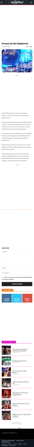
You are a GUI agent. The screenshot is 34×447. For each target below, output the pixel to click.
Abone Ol (27, 294)
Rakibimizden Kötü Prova (19, 361)
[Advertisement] (17, 25)
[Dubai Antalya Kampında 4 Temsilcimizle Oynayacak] (6, 350)
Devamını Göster (16, 423)
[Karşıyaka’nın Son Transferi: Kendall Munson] (6, 393)
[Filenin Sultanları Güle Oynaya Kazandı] (6, 404)
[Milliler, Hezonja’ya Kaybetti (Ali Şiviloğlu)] (6, 415)
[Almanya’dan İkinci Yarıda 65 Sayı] (6, 382)
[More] (21, 204)
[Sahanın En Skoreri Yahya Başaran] (6, 371)
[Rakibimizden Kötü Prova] (6, 361)
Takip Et (7, 294)
